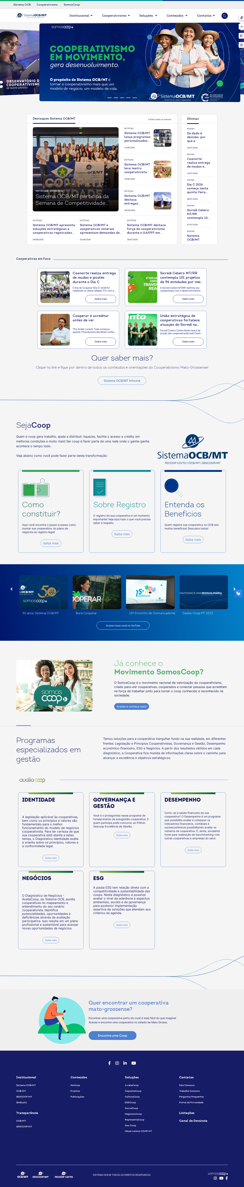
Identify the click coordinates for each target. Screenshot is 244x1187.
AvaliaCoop (132, 1085)
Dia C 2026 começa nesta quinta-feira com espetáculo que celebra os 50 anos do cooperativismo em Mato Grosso (199, 188)
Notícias (75, 1085)
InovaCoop (131, 1108)
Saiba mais (101, 298)
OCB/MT (21, 1091)
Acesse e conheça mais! (132, 706)
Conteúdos (175, 15)
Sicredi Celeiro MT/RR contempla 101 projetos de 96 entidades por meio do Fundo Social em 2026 (198, 214)
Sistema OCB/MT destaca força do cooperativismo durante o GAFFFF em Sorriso (146, 229)
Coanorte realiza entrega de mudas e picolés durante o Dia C (199, 163)
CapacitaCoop (133, 1091)
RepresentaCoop (134, 1120)
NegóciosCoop (133, 1114)
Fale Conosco (187, 1085)
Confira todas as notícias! (159, 119)
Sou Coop (130, 1125)
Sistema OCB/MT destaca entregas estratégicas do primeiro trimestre (137, 200)
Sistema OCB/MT (26, 1085)
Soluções (146, 15)
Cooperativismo (114, 15)
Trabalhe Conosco (189, 1091)
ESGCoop (130, 1103)
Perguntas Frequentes (191, 1097)
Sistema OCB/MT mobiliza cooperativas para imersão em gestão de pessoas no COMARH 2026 (198, 240)
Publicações (77, 1097)
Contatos (204, 15)
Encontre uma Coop (112, 1035)
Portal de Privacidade (191, 1103)
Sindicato (21, 1103)
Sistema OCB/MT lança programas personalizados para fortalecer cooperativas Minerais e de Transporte (137, 137)
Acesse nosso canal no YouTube (123, 625)
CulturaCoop (132, 1097)
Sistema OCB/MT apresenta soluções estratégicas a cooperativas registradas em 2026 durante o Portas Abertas (54, 229)
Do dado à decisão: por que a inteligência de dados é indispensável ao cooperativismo (199, 137)
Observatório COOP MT (138, 1131)
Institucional (79, 15)
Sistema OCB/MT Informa (122, 381)
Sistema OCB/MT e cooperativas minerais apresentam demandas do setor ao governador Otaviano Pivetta (100, 229)
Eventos (75, 1091)
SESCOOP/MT (24, 1097)
